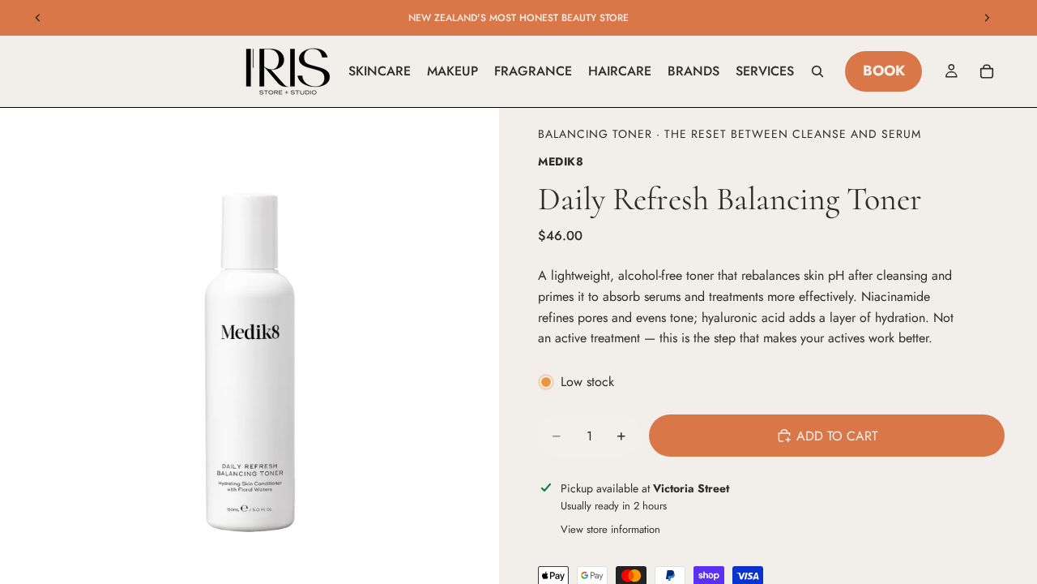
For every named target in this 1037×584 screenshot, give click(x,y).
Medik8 (560, 161)
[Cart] (987, 71)
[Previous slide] (38, 18)
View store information (610, 529)
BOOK (884, 70)
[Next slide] (987, 18)
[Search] (817, 71)
